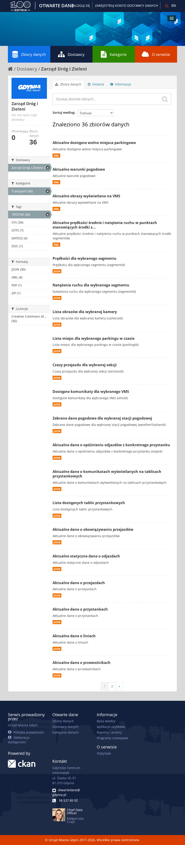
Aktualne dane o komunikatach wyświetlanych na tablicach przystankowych (107, 474)
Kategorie (118, 54)
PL (167, 5)
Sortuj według (63, 112)
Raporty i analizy (109, 732)
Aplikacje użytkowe (111, 727)
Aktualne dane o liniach (74, 635)
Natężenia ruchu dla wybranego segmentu (91, 285)
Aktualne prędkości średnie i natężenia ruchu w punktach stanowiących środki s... (105, 225)
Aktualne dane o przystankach (80, 609)
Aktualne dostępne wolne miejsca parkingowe (94, 142)
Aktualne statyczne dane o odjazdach (86, 556)
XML (56, 155)
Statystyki (104, 753)
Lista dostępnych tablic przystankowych (89, 502)
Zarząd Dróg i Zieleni (64, 69)
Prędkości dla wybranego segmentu (84, 258)
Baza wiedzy (106, 721)
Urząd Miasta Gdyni (23, 725)
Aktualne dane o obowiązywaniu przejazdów (93, 529)
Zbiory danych (33, 54)
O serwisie (161, 54)
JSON (56, 271)
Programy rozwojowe (112, 738)
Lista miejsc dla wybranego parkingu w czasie (93, 338)
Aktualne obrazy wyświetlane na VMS (86, 196)
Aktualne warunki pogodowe (79, 169)
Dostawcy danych (65, 727)
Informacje (122, 84)
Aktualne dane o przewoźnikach (82, 662)
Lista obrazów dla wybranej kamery (85, 311)
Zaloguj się (80, 5)
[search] (165, 99)
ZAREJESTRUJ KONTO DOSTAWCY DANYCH (126, 5)
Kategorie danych (65, 732)
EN (173, 5)
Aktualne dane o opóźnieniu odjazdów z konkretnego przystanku (111, 444)
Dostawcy (76, 54)
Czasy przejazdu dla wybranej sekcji (85, 364)
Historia (97, 84)
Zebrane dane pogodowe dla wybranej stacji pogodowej (102, 418)
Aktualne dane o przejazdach (79, 582)
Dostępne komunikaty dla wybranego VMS (91, 391)
